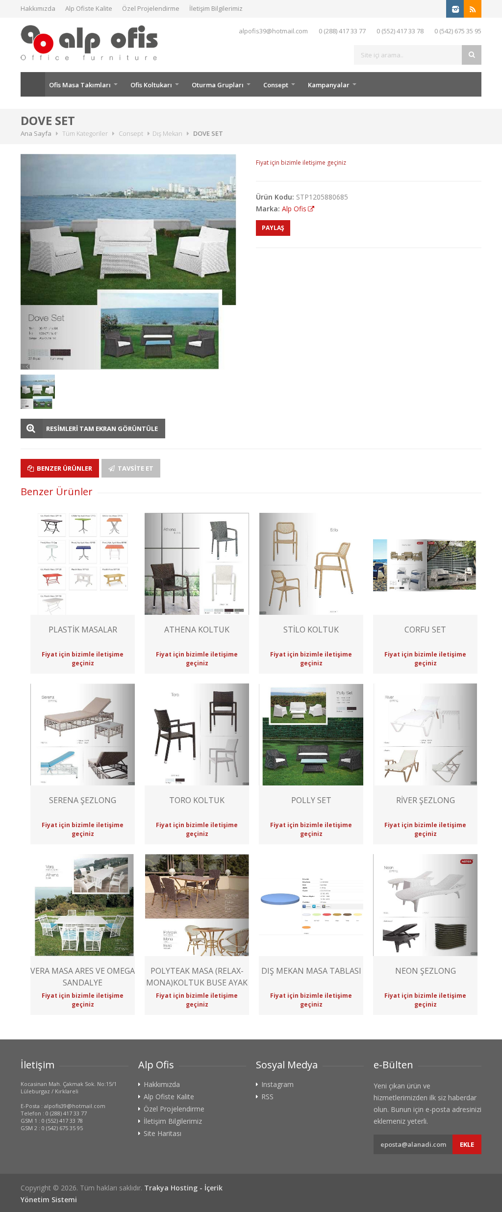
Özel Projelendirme (150, 8)
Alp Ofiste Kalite (88, 8)
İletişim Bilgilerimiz (216, 8)
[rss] (472, 9)
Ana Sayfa (33, 84)
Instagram (277, 1084)
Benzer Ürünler (63, 468)
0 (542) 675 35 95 (457, 30)
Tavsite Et (134, 468)
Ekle (467, 1144)
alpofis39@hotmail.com (273, 30)
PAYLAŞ (273, 228)
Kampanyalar (329, 84)
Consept (275, 84)
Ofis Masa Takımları (80, 84)
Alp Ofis (294, 208)
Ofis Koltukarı (151, 84)
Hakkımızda (38, 8)
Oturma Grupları (218, 84)
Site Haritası (162, 1133)
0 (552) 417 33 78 (400, 30)
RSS (267, 1096)
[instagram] (455, 9)
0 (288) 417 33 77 (342, 30)
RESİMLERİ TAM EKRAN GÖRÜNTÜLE (102, 428)
